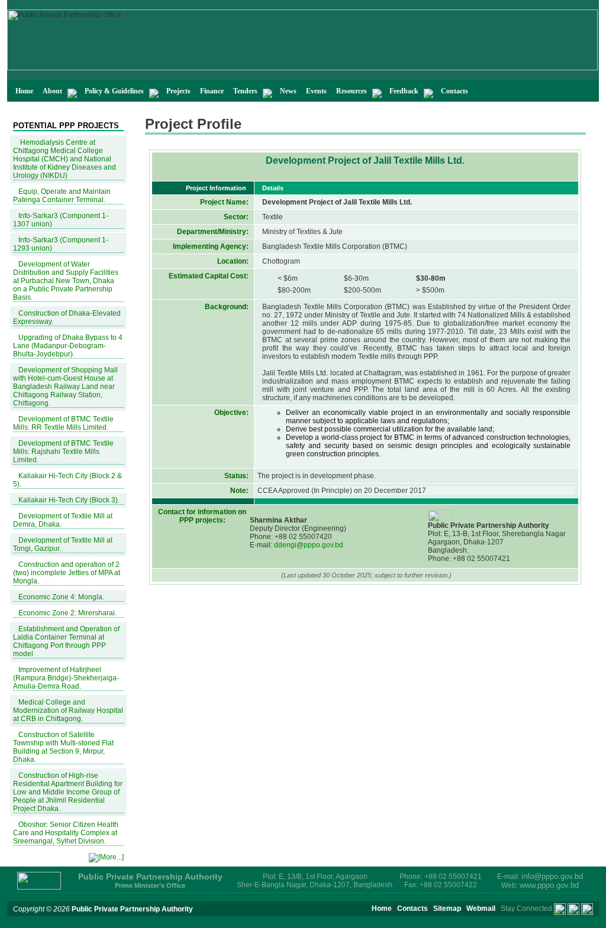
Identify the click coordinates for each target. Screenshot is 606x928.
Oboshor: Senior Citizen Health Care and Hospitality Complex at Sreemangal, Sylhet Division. (65, 832)
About (52, 91)
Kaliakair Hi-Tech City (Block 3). (69, 500)
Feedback (403, 91)
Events (316, 91)
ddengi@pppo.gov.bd (307, 545)
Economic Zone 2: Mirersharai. (67, 613)
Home (24, 91)
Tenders (245, 91)
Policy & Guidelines (114, 91)
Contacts (454, 91)
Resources (351, 91)
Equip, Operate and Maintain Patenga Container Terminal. (62, 195)
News (288, 91)
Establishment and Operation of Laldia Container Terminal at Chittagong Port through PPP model (66, 641)
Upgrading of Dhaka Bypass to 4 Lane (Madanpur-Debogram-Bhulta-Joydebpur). (68, 345)
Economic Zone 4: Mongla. (61, 597)
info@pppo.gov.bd (552, 876)
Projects (178, 91)
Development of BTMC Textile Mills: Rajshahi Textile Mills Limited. (63, 451)
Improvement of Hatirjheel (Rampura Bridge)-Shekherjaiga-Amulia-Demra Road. (66, 678)
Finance (212, 91)
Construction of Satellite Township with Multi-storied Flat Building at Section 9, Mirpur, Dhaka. (63, 747)
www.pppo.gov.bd (549, 885)
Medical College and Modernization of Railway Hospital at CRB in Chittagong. (68, 710)
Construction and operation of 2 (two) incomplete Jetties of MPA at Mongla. (66, 572)
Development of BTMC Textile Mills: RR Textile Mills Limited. (63, 423)
